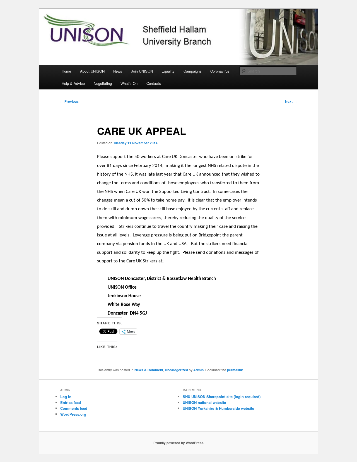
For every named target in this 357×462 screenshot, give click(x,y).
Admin (198, 369)
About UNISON (92, 71)
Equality (168, 71)
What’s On (129, 83)
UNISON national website (204, 402)
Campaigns (193, 71)
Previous (69, 101)
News (117, 71)
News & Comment (148, 369)
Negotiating (103, 83)
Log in (65, 396)
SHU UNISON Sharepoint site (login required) (221, 396)
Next (291, 101)
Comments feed (73, 408)
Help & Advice (73, 83)
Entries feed (70, 402)
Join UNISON (142, 71)
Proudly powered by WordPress (178, 442)
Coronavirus (220, 71)
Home (66, 71)
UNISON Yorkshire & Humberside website (218, 408)
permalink (235, 369)
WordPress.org (73, 414)
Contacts (153, 83)
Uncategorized (176, 369)
